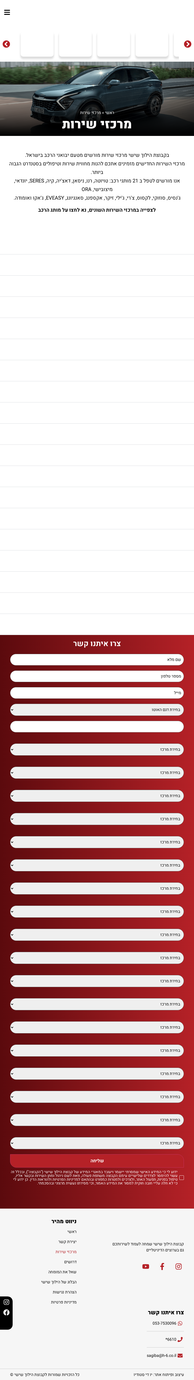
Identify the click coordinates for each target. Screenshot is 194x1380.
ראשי (109, 113)
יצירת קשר (67, 1241)
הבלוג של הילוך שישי (59, 1282)
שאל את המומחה (62, 1272)
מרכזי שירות (66, 1251)
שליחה (97, 1161)
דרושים (70, 1261)
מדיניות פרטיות (64, 1302)
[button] (6, 44)
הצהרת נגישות (65, 1292)
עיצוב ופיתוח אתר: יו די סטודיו (159, 1375)
